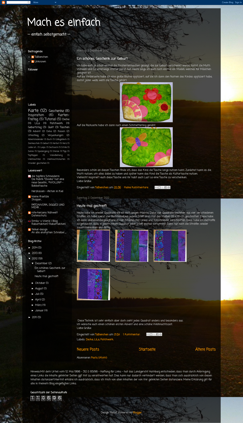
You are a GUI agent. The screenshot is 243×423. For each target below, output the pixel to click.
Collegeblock (61, 139)
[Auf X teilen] (162, 187)
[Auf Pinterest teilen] (168, 187)
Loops (43, 147)
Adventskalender (35, 139)
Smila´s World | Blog (45, 221)
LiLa (96, 340)
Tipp (64, 151)
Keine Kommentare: (136, 188)
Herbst (56, 143)
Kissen (61, 131)
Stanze (56, 151)
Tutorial (50, 119)
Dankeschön (34, 143)
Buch (49, 139)
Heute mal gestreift (92, 205)
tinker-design (39, 230)
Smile (64, 147)
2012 (35, 259)
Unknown (40, 62)
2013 (35, 253)
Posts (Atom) (99, 358)
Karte (33, 111)
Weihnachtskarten (56, 159)
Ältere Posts (205, 349)
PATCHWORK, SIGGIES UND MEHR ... (48, 206)
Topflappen (33, 155)
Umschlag (33, 135)
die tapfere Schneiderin (46, 176)
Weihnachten (34, 159)
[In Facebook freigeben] (165, 187)
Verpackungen (55, 135)
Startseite (147, 349)
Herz (64, 143)
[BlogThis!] (159, 187)
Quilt (51, 127)
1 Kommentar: (132, 335)
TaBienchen (41, 57)
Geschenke (56, 111)
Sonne (31, 151)
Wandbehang (56, 155)
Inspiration (36, 115)
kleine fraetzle (40, 197)
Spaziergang (43, 151)
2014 (35, 248)
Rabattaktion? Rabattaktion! (49, 224)
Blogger (137, 413)
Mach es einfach (63, 22)
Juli (37, 294)
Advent (36, 131)
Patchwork (107, 340)
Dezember (41, 264)
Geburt (46, 143)
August (39, 289)
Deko (49, 131)
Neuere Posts (88, 349)
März (38, 305)
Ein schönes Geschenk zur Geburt (102, 58)
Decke (89, 340)
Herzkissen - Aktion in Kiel (47, 191)
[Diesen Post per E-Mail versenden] (156, 187)
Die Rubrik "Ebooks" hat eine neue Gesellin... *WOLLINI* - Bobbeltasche (48, 182)
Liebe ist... (32, 147)
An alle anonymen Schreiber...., (49, 232)
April (38, 300)
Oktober (40, 283)
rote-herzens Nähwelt (45, 213)
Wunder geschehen (37, 163)
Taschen (64, 127)
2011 (35, 317)
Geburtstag (34, 127)
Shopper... (37, 199)
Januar (39, 311)
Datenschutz (39, 216)
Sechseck (53, 147)
